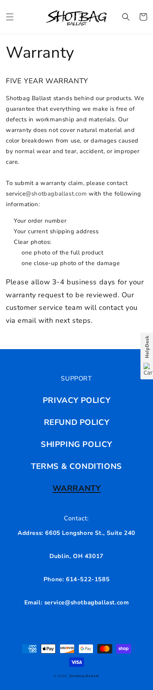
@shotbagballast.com (56, 194)
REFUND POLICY (76, 422)
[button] (9, 17)
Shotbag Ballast (84, 676)
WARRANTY (77, 488)
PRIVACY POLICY (76, 400)
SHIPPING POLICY (76, 444)
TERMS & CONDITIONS (76, 466)
